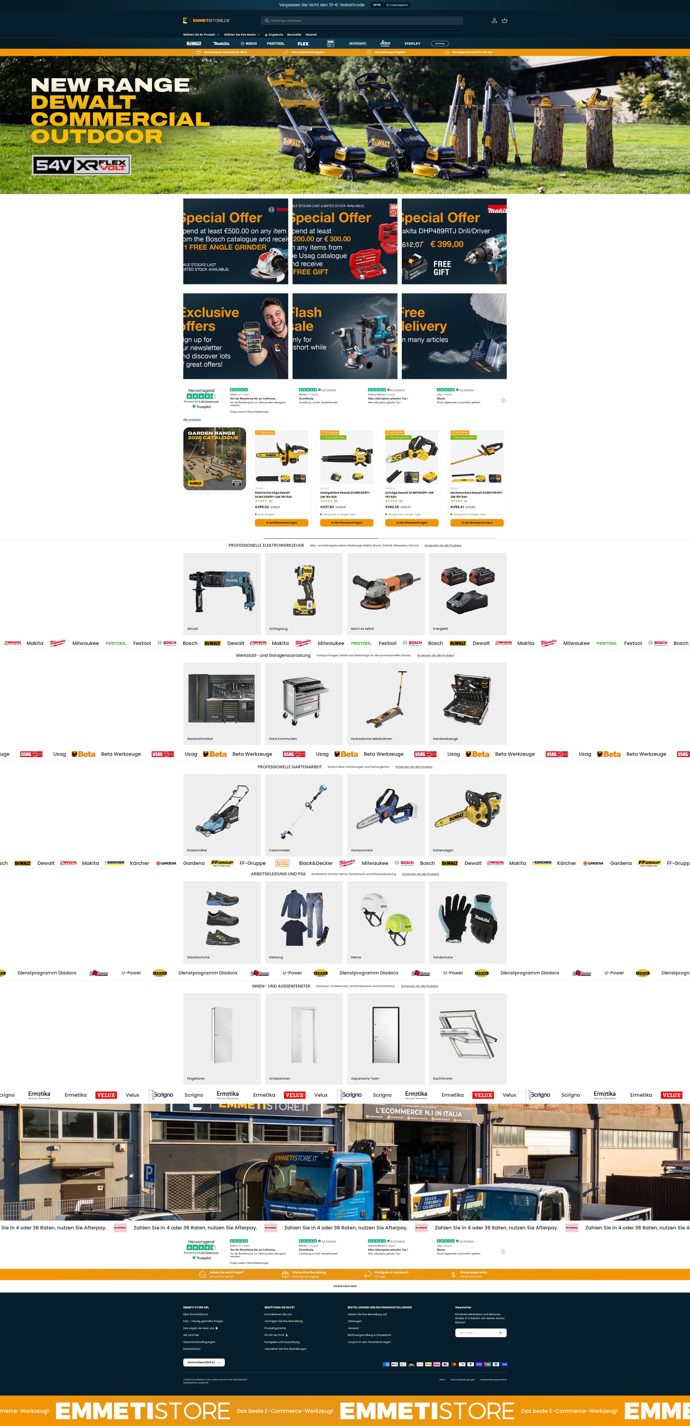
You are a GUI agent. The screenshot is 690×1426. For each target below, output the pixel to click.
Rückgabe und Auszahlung (282, 1342)
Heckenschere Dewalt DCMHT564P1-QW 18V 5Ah (476, 495)
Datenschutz (192, 1349)
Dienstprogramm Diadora (182, 973)
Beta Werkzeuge (100, 754)
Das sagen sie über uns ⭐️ (200, 1328)
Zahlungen (355, 1321)
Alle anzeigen (192, 419)
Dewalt (9, 643)
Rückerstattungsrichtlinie (494, 1379)
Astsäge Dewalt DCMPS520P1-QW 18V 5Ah (409, 495)
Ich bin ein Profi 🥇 (276, 1335)
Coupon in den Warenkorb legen (369, 1342)
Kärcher (172, 863)
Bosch (209, 643)
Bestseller (294, 35)
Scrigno (34, 1095)
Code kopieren (399, 5)
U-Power (106, 973)
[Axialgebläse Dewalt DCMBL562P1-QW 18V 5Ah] (347, 457)
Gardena (227, 863)
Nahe (442, 1379)
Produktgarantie (275, 1328)
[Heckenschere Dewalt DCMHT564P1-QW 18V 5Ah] (477, 457)
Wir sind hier (191, 1335)
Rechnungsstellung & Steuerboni (369, 1335)
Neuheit (311, 35)
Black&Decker (349, 863)
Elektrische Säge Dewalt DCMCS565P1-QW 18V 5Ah (273, 495)
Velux (162, 1095)
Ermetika (105, 1095)
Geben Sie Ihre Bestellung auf (367, 1314)
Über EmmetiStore (195, 1314)
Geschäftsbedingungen (199, 1342)
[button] (505, 20)
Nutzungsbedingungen (463, 1379)
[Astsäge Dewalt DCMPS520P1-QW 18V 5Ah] (412, 457)
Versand (353, 1328)
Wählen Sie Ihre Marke (240, 35)
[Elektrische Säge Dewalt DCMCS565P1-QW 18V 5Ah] (281, 457)
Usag (39, 754)
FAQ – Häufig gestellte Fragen (203, 1321)
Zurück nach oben (345, 1286)
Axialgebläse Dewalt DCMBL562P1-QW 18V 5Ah (345, 495)
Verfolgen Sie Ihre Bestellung (283, 1321)
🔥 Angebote (273, 35)
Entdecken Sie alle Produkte (443, 545)
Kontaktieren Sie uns (278, 1314)
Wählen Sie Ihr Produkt (199, 35)
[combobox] (362, 20)
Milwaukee (105, 643)
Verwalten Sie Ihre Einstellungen (285, 1349)
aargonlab (202, 1382)
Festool (161, 643)
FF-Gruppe (286, 863)
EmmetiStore (197, 1379)
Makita (54, 643)
